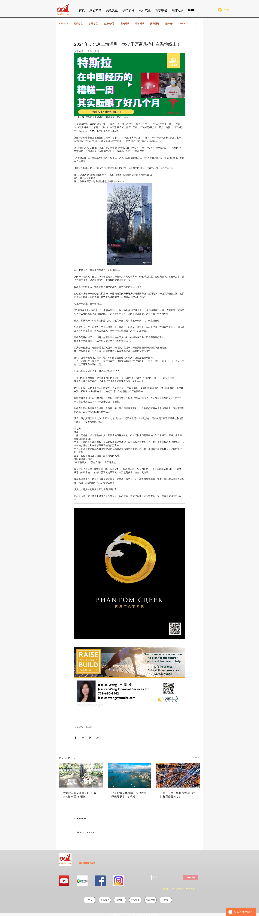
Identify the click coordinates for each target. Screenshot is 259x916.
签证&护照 (109, 23)
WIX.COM (153, 915)
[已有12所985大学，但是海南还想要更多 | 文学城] (129, 775)
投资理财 (154, 23)
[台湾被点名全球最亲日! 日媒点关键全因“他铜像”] (81, 775)
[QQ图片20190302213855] (118, 880)
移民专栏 (93, 23)
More (182, 23)
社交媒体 (79, 727)
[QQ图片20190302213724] (82, 880)
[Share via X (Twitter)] (82, 737)
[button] (196, 23)
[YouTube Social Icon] (64, 880)
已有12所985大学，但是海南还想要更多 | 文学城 (129, 794)
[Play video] (129, 84)
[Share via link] (97, 737)
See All (196, 757)
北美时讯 (124, 23)
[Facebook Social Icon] (100, 880)
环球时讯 (139, 23)
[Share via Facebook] (75, 737)
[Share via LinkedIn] (90, 737)
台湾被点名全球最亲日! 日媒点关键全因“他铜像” (80, 794)
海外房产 (169, 23)
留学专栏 (78, 23)
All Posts (63, 23)
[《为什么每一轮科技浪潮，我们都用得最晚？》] (178, 775)
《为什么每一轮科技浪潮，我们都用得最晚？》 (177, 794)
